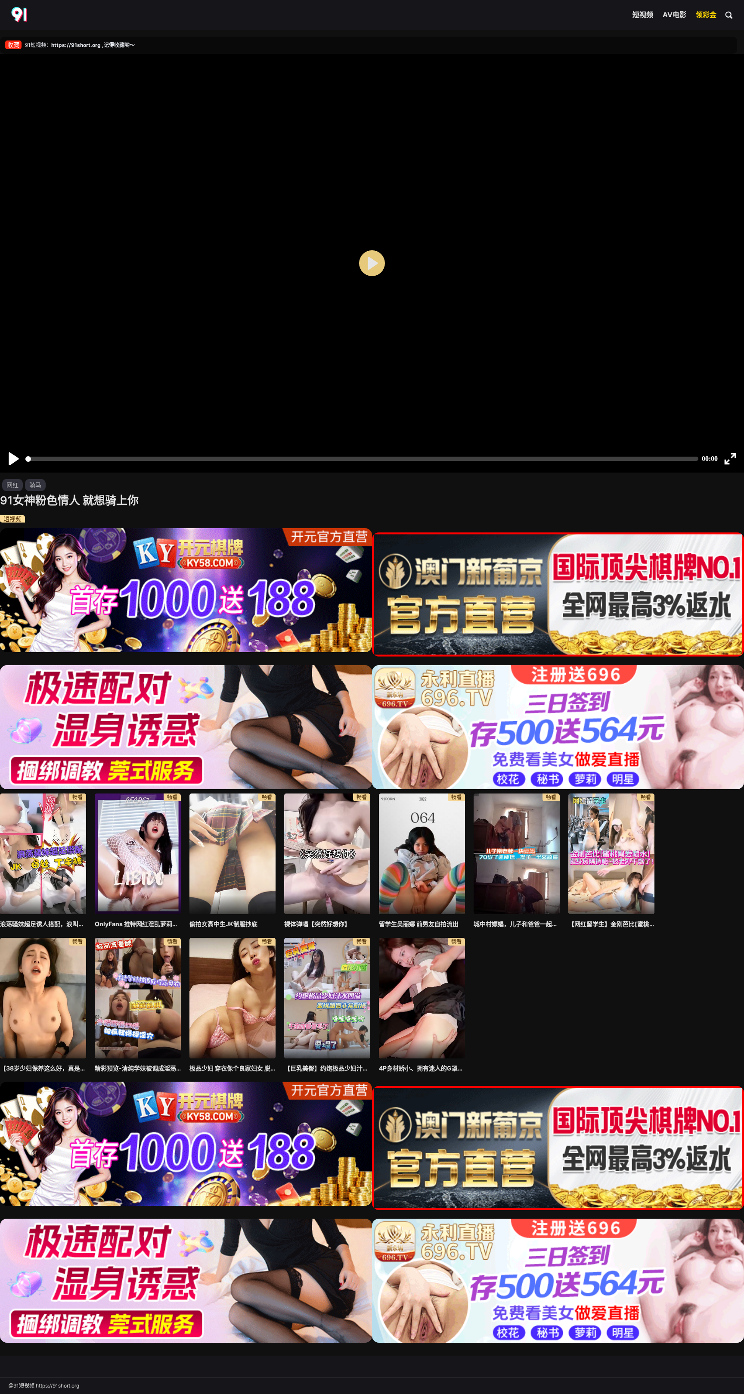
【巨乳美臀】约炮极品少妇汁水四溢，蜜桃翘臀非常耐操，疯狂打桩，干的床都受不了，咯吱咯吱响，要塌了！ (327, 1068)
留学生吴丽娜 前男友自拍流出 (419, 923)
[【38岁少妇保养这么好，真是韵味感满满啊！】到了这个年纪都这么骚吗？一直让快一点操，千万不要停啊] (43, 998)
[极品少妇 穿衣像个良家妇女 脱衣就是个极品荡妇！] (232, 998)
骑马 (35, 485)
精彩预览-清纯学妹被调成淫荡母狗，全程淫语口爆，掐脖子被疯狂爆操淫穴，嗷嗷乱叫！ (138, 1068)
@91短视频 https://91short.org (44, 1385)
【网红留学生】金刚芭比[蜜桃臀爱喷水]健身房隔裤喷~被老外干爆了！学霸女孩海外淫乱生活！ (611, 923)
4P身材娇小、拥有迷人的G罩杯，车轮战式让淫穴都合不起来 (422, 1068)
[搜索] (729, 14)
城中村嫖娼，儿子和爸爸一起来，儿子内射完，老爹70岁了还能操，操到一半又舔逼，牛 (517, 923)
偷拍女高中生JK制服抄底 (223, 923)
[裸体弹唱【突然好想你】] (327, 853)
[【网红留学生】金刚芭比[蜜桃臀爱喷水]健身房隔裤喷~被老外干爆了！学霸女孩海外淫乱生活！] (611, 853)
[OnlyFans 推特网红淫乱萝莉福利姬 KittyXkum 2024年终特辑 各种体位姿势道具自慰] (138, 853)
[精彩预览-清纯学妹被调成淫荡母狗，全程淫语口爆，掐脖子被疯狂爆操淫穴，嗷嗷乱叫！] (138, 998)
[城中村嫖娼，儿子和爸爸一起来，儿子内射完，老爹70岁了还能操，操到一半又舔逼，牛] (517, 853)
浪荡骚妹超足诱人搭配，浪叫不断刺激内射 (43, 923)
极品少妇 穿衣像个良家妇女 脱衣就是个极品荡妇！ (232, 1068)
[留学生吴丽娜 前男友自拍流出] (422, 853)
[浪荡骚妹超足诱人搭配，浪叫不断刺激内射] (43, 853)
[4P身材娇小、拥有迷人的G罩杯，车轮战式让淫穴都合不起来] (422, 998)
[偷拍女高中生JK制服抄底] (232, 853)
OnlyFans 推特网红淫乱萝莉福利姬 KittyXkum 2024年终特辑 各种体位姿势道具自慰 (138, 923)
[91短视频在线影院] (20, 15)
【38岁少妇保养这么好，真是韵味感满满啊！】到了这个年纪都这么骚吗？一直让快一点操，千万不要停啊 (43, 1068)
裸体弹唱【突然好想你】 (317, 923)
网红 (12, 485)
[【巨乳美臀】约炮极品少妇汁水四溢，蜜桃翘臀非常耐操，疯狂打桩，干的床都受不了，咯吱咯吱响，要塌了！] (327, 998)
